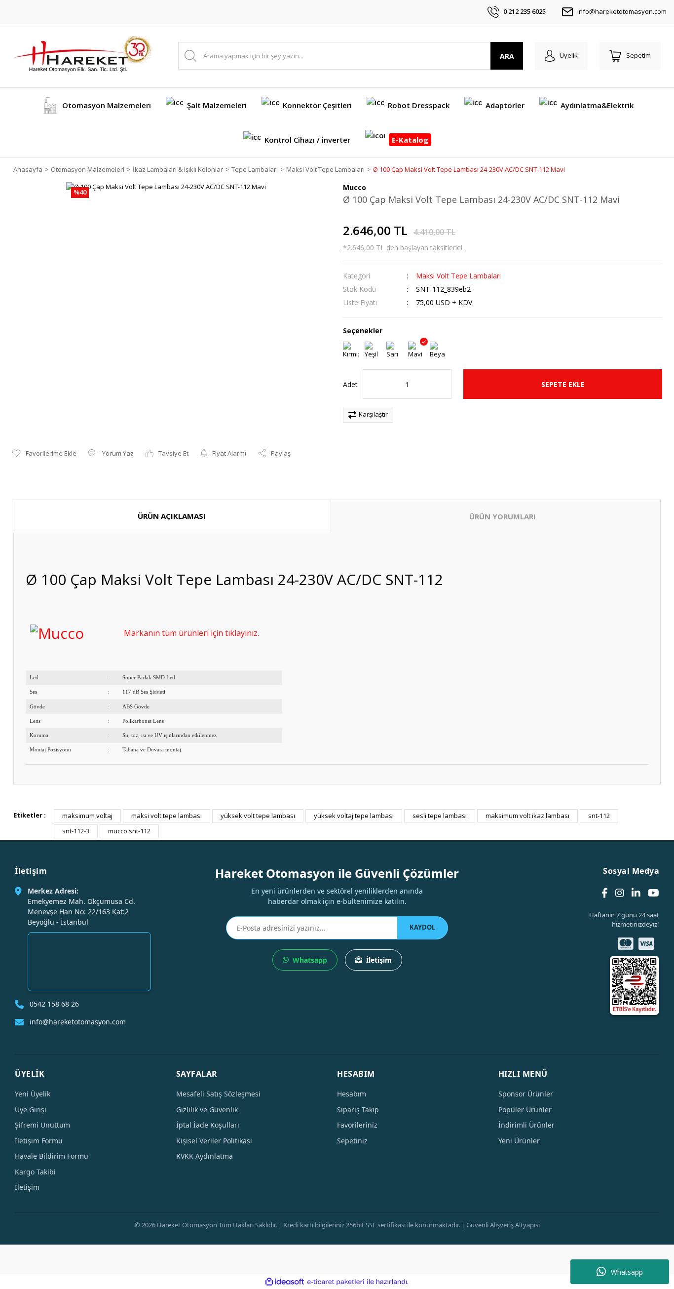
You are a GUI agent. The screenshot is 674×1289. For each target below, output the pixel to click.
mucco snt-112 (129, 830)
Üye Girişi (30, 1109)
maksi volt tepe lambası (166, 815)
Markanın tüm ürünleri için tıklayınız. (191, 632)
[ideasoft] (284, 1282)
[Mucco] (57, 632)
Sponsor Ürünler (525, 1093)
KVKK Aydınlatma (204, 1156)
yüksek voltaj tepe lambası (354, 815)
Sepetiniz (352, 1140)
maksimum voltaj (87, 815)
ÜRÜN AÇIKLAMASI (172, 516)
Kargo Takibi (35, 1171)
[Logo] (82, 56)
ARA (507, 56)
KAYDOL (422, 927)
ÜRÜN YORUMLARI (502, 516)
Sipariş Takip (358, 1109)
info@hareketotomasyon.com (622, 11)
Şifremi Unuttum (42, 1125)
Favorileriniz (357, 1125)
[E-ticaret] (336, 1282)
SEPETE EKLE (563, 384)
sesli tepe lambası (439, 815)
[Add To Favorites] (44, 454)
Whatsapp (627, 1272)
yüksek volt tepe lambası (258, 815)
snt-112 (599, 815)
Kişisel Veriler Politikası (214, 1140)
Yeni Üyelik (32, 1093)
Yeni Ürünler (519, 1140)
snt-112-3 (75, 830)
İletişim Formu (39, 1140)
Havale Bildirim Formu (51, 1156)
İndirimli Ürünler (526, 1125)
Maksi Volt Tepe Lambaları (458, 275)
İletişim (379, 960)
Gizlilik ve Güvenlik (207, 1109)
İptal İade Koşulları (207, 1125)
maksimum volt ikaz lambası (527, 815)
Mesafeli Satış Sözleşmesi (218, 1093)
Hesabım (351, 1093)
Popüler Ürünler (525, 1109)
